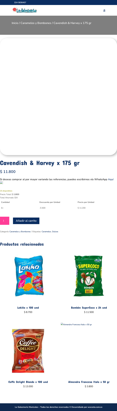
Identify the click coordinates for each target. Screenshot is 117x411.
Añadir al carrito (26, 221)
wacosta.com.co (95, 407)
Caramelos (46, 231)
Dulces (55, 231)
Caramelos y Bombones (36, 23)
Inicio (15, 23)
